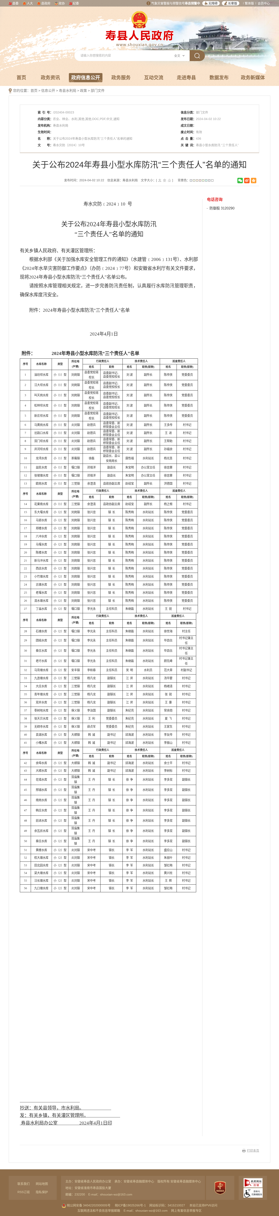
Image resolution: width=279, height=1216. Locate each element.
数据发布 (219, 77)
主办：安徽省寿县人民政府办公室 (88, 1181)
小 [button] (169, 180)
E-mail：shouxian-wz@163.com (110, 1194)
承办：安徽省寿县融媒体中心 (134, 1181)
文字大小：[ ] (157, 180)
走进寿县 (186, 77)
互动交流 (153, 77)
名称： (45, 138)
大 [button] (159, 180)
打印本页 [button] (253, 1150)
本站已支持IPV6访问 (203, 1205)
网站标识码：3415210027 (167, 1205)
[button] (211, 3)
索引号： (45, 112)
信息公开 (48, 90)
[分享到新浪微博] (247, 180)
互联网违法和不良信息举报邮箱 (98, 1210)
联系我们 (23, 1183)
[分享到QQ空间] (253, 180)
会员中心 (264, 3)
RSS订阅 (23, 1192)
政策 (83, 90)
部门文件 (98, 90)
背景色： (184, 180)
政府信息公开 (85, 77)
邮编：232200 (75, 1194)
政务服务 (121, 77)
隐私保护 (42, 1192)
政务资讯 (50, 77)
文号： (45, 145)
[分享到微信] (240, 180)
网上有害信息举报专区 (186, 1210)
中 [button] (164, 180)
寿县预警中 (192, 3)
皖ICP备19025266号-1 (130, 1205)
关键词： (188, 145)
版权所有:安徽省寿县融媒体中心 (179, 1181)
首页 (21, 77)
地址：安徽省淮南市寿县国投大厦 (88, 1188)
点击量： (188, 138)
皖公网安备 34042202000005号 (88, 1205)
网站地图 (42, 1183)
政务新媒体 (253, 77)
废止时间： (188, 132)
